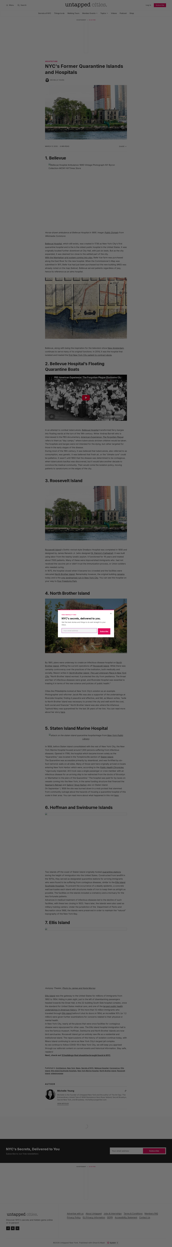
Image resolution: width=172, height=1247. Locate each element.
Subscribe (104, 631)
